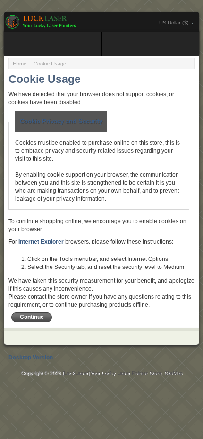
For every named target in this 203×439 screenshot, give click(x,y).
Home (19, 63)
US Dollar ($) (174, 22)
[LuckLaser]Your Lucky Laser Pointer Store (111, 373)
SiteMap (173, 373)
